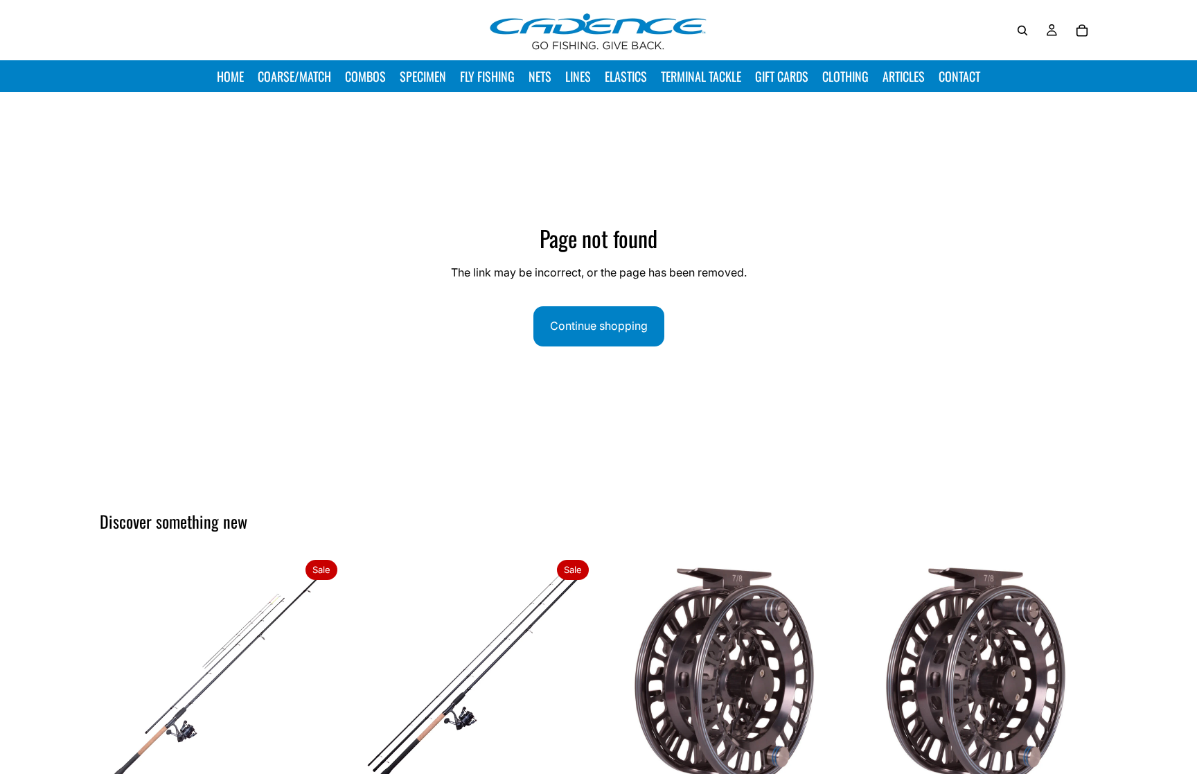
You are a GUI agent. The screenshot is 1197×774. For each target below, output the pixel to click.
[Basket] (1082, 30)
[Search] (1022, 30)
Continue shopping (599, 326)
